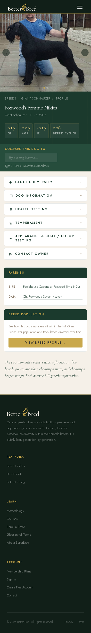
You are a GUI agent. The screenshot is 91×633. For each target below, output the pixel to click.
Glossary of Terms (19, 534)
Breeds (10, 98)
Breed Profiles (16, 466)
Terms (81, 622)
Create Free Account (20, 587)
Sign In (11, 579)
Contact (12, 595)
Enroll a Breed (16, 527)
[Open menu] (80, 7)
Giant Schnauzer (36, 98)
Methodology (15, 511)
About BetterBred (18, 542)
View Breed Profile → (45, 342)
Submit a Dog (16, 482)
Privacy (69, 622)
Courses (12, 519)
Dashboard (14, 474)
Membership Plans (19, 571)
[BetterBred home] (22, 7)
